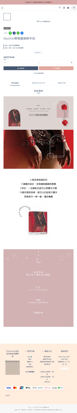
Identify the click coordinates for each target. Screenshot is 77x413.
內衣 (29, 364)
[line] (10, 33)
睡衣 (29, 359)
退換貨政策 (37, 410)
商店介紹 (17, 410)
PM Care (60, 410)
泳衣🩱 (30, 357)
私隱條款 (43, 410)
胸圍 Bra (30, 362)
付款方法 (47, 382)
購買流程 (23, 410)
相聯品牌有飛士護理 (52, 410)
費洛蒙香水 (29, 367)
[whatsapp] (18, 33)
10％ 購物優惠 (29, 372)
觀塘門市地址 (47, 359)
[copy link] (21, 33)
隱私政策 (30, 410)
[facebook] (14, 33)
